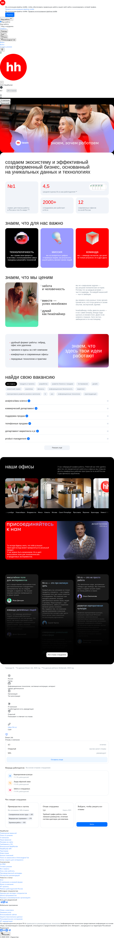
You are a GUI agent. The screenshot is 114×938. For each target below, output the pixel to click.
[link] (4, 36)
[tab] (5, 100)
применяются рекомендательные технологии (43, 923)
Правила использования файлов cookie (42, 11)
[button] (2, 42)
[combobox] (5, 934)
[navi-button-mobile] (2, 50)
